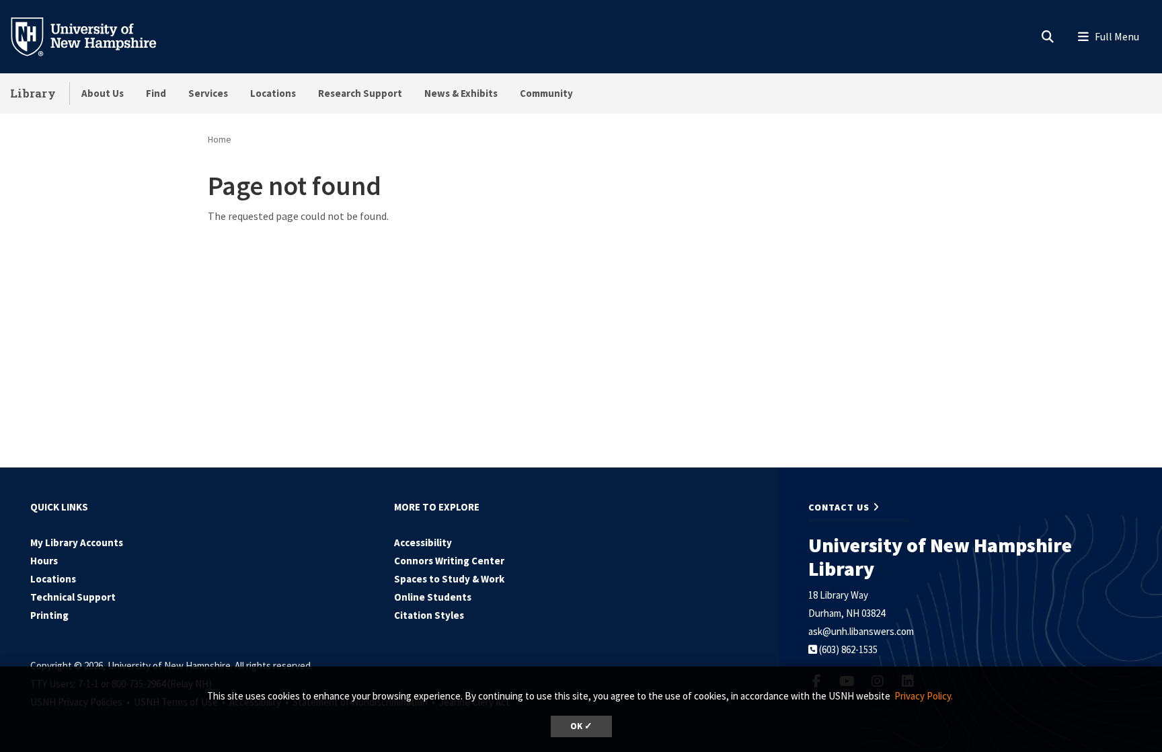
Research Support (360, 93)
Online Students (432, 597)
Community (546, 93)
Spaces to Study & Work (449, 578)
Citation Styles (429, 615)
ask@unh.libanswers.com (861, 631)
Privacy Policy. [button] (923, 695)
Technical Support (73, 597)
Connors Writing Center (449, 560)
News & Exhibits (461, 93)
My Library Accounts (76, 542)
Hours (44, 560)
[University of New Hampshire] (94, 35)
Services (208, 93)
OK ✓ (581, 726)
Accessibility (423, 542)
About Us (102, 93)
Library (33, 93)
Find (156, 93)
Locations (273, 93)
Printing (49, 615)
